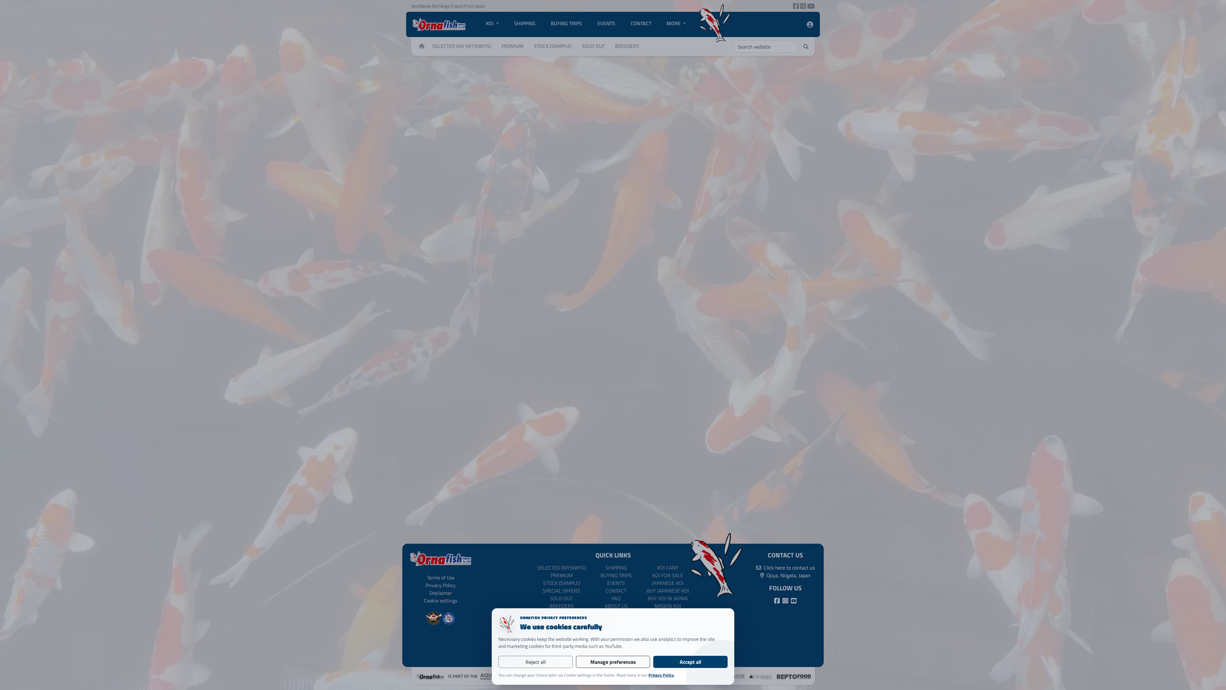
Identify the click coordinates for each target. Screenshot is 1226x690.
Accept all (690, 662)
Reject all (536, 662)
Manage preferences (613, 662)
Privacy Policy (661, 675)
